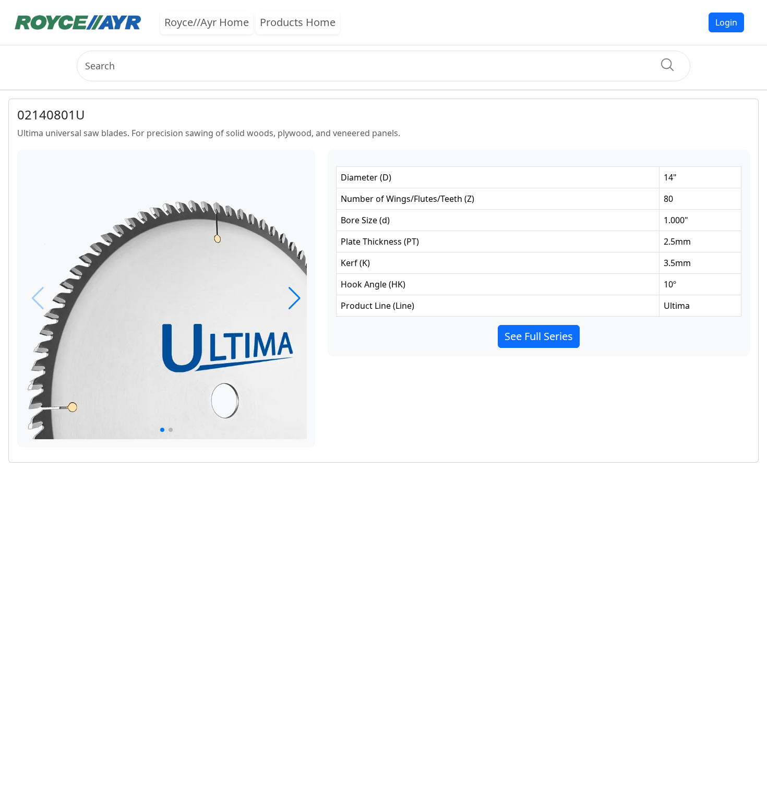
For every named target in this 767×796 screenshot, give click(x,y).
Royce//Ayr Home (206, 22)
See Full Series (539, 336)
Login (726, 22)
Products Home (297, 22)
